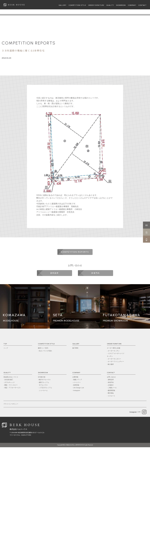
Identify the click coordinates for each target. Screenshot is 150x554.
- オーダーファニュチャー (115, 361)
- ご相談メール (112, 387)
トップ (6, 348)
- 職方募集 (110, 393)
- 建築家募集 (111, 390)
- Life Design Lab (78, 387)
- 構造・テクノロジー (11, 385)
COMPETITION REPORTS (29, 43)
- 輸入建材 (110, 364)
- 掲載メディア (77, 379)
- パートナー (76, 382)
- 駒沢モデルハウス (44, 379)
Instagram (133, 412)
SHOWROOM (121, 5)
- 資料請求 (110, 379)
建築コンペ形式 (43, 348)
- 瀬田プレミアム (43, 384)
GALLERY (63, 5)
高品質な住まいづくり (11, 377)
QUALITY (110, 5)
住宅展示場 (41, 377)
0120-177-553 (26, 435)
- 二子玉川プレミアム (45, 389)
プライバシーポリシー (11, 404)
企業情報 (75, 377)
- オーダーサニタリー (114, 359)
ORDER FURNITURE (96, 5)
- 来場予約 (110, 382)
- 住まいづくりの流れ (45, 351)
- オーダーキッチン (113, 351)
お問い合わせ (111, 377)
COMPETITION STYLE (77, 5)
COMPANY (132, 5)
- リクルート (111, 396)
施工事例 (75, 348)
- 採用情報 (75, 385)
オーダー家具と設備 (113, 348)
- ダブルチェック (9, 382)
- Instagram (76, 390)
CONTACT (142, 5)
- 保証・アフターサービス (12, 387)
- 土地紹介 (110, 385)
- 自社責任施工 (8, 379)
